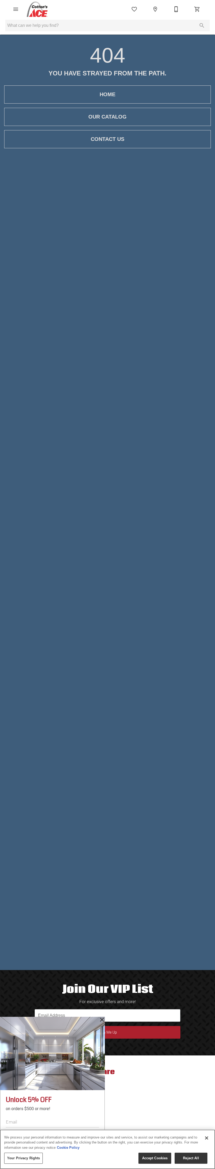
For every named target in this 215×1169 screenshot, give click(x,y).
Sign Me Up (107, 1032)
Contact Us (107, 139)
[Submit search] (202, 25)
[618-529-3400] (176, 9)
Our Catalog (107, 117)
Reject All (191, 1158)
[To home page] (37, 9)
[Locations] (155, 9)
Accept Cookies (155, 1158)
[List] (134, 9)
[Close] (206, 1138)
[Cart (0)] (197, 9)
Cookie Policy (68, 1148)
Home (107, 94)
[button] (15, 9)
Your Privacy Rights (23, 1158)
